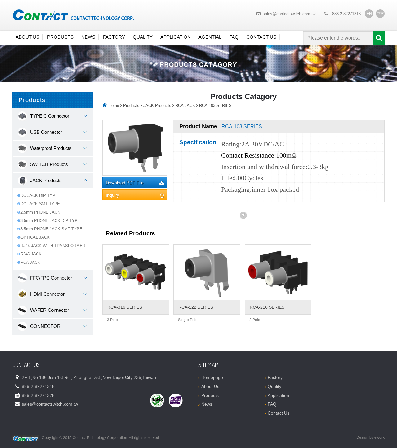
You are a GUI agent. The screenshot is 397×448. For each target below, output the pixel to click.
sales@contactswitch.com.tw (289, 13)
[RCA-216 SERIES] (278, 272)
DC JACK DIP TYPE (39, 195)
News (88, 37)
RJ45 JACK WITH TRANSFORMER (52, 245)
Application (175, 37)
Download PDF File (125, 183)
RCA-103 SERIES (215, 105)
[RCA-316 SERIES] (136, 272)
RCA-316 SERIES (124, 307)
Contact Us (261, 37)
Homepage (212, 377)
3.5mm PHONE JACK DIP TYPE (50, 220)
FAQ (234, 37)
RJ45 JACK (31, 254)
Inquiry (112, 195)
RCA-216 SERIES (267, 307)
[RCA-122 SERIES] (207, 272)
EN (369, 13)
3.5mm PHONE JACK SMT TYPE (51, 229)
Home (114, 105)
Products (60, 37)
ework (379, 437)
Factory (114, 37)
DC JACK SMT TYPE (40, 204)
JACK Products (157, 105)
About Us (27, 37)
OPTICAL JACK (35, 237)
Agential (209, 37)
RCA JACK (30, 262)
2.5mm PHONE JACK (40, 212)
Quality (143, 37)
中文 (380, 13)
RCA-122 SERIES (195, 307)
